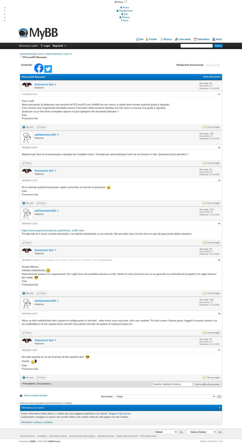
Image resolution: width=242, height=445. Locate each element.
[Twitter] (48, 72)
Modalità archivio (106, 436)
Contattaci (42, 436)
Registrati (58, 45)
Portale (153, 39)
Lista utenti (184, 39)
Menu (120, 2)
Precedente (29, 383)
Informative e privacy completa (37, 422)
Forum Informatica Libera (32, 54)
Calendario (203, 39)
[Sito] (139, 39)
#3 (219, 180)
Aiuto (219, 39)
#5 (219, 260)
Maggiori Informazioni (120, 413)
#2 (219, 147)
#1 (219, 94)
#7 (219, 350)
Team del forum (27, 436)
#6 (219, 314)
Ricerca (168, 39)
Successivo (43, 383)
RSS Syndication (148, 436)
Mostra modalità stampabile (35, 395)
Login (47, 45)
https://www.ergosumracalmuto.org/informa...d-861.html (53, 230)
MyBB (32, 441)
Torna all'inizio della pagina (82, 436)
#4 (219, 223)
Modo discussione (212, 77)
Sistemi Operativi (54, 54)
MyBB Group (54, 441)
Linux (66, 54)
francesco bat (105, 260)
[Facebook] (39, 72)
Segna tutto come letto (127, 436)
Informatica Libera (58, 436)
